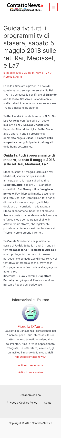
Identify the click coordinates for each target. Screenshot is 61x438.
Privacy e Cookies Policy (22, 402)
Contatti (49, 402)
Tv (45, 72)
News (39, 72)
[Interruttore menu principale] (53, 7)
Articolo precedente (30, 365)
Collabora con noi (30, 395)
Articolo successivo (30, 372)
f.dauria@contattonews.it (30, 356)
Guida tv (29, 72)
